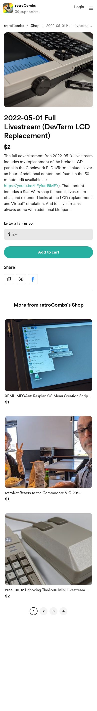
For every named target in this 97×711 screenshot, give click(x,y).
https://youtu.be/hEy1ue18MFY (31, 185)
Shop (35, 25)
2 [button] (44, 611)
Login (79, 6)
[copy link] (9, 279)
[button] (91, 8)
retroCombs (25, 5)
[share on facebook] (33, 279)
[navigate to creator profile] (8, 8)
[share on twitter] (21, 279)
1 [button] (33, 611)
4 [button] (63, 611)
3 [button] (53, 611)
